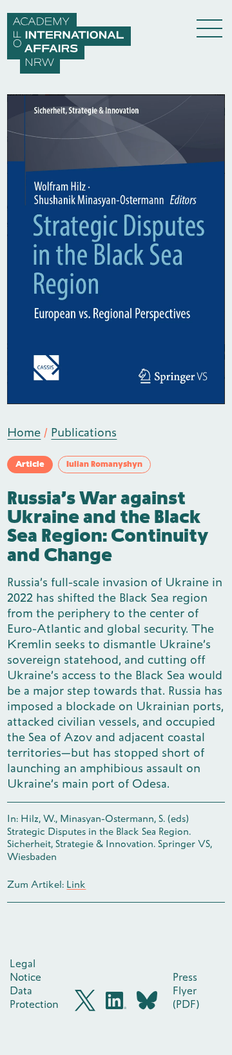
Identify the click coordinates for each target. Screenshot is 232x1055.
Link (76, 884)
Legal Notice (25, 970)
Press (185, 977)
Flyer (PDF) (186, 997)
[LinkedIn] (116, 1000)
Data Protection (34, 997)
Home (24, 432)
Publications (84, 432)
